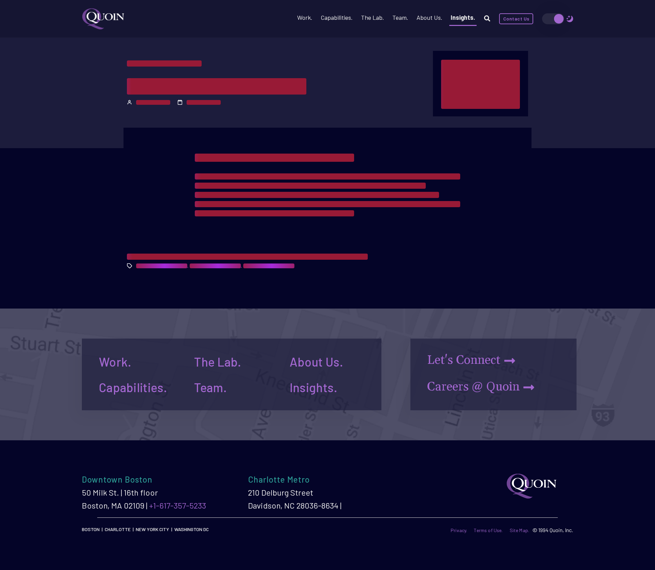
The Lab (371, 17)
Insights (462, 17)
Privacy (458, 530)
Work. (115, 361)
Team (399, 17)
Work (304, 17)
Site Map (519, 530)
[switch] (553, 18)
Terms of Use (487, 530)
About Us (429, 17)
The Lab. (217, 361)
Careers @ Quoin (473, 387)
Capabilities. (133, 387)
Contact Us (516, 19)
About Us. (317, 361)
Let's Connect (463, 360)
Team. (210, 387)
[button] (484, 18)
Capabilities (336, 17)
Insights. (314, 387)
